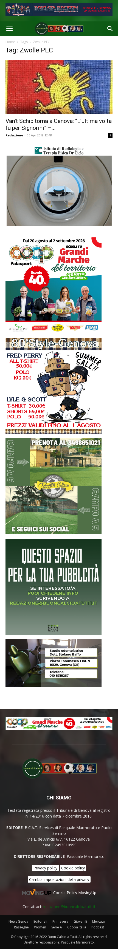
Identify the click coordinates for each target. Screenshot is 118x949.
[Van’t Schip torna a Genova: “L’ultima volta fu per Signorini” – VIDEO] (59, 87)
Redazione (14, 135)
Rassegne (21, 927)
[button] (9, 28)
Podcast (97, 927)
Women (40, 927)
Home (10, 42)
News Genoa (18, 921)
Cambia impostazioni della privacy (59, 879)
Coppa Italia (76, 927)
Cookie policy (73, 868)
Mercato (98, 921)
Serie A (56, 927)
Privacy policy (45, 868)
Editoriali (40, 921)
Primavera (60, 921)
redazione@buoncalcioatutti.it (69, 906)
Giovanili (80, 921)
